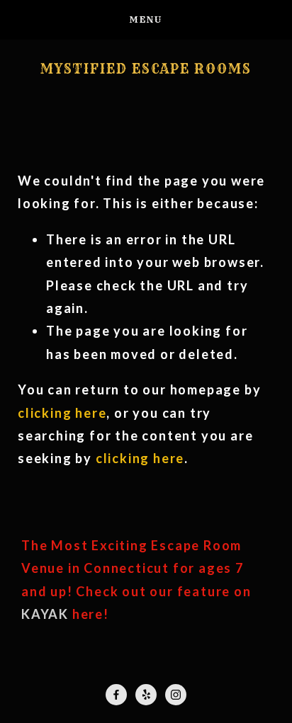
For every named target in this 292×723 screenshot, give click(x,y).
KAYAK (45, 614)
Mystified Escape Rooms (146, 69)
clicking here (62, 413)
